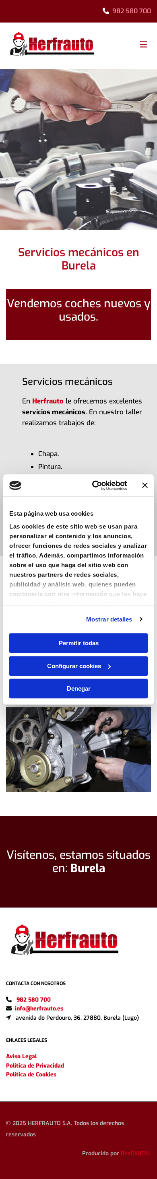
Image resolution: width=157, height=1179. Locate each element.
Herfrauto (48, 401)
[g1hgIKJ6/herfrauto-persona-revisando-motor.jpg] (78, 749)
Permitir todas (79, 643)
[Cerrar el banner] (145, 485)
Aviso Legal (21, 1056)
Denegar (79, 688)
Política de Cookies (31, 1074)
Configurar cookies (74, 666)
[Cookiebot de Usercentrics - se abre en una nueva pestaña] (95, 485)
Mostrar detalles (109, 619)
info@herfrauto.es (39, 1008)
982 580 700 (131, 11)
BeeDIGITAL (136, 1153)
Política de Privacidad (35, 1066)
